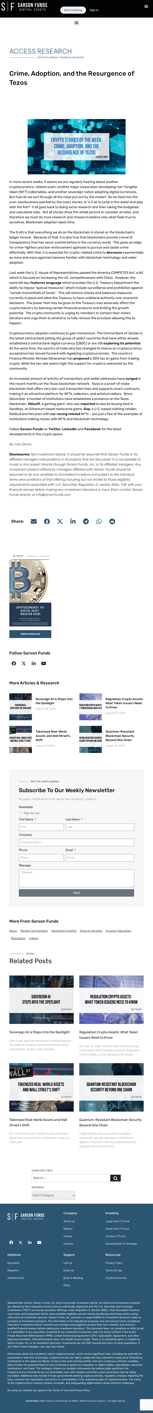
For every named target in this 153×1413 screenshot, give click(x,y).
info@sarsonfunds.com (53, 495)
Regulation (18, 938)
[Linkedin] (33, 663)
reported (87, 404)
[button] (77, 22)
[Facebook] (13, 663)
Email (70, 850)
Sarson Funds (31, 429)
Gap (87, 409)
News (13, 931)
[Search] (115, 1178)
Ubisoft (34, 404)
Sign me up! (32, 813)
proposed (81, 358)
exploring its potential (121, 343)
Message (25, 865)
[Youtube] (43, 663)
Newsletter (26, 807)
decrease (114, 252)
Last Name (73, 819)
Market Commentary (34, 931)
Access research (40, 51)
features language (46, 283)
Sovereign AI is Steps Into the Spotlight (39, 1032)
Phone (23, 850)
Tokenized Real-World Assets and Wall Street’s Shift (53, 736)
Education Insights (63, 931)
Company (25, 834)
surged (131, 379)
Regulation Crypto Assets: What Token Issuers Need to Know (124, 703)
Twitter (55, 429)
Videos (33, 938)
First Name (26, 819)
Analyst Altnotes (91, 931)
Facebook (92, 429)
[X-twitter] (23, 663)
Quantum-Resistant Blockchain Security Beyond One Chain (120, 736)
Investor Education (118, 931)
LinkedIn (69, 429)
